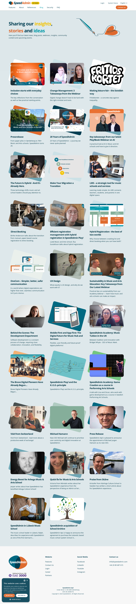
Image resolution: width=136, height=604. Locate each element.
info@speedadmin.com (118, 562)
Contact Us (49, 565)
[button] (123, 3)
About (21, 7)
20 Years (35, 3)
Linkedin (80, 565)
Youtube (80, 568)
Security (50, 7)
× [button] (27, 580)
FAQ (58, 7)
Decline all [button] (22, 595)
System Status (113, 3)
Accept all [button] (9, 595)
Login (102, 3)
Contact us (122, 7)
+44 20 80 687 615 (116, 565)
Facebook (81, 562)
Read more (17, 592)
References (31, 7)
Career (47, 572)
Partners (48, 575)
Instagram (81, 572)
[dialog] (16, 590)
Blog (41, 7)
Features (12, 7)
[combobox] (24, 580)
